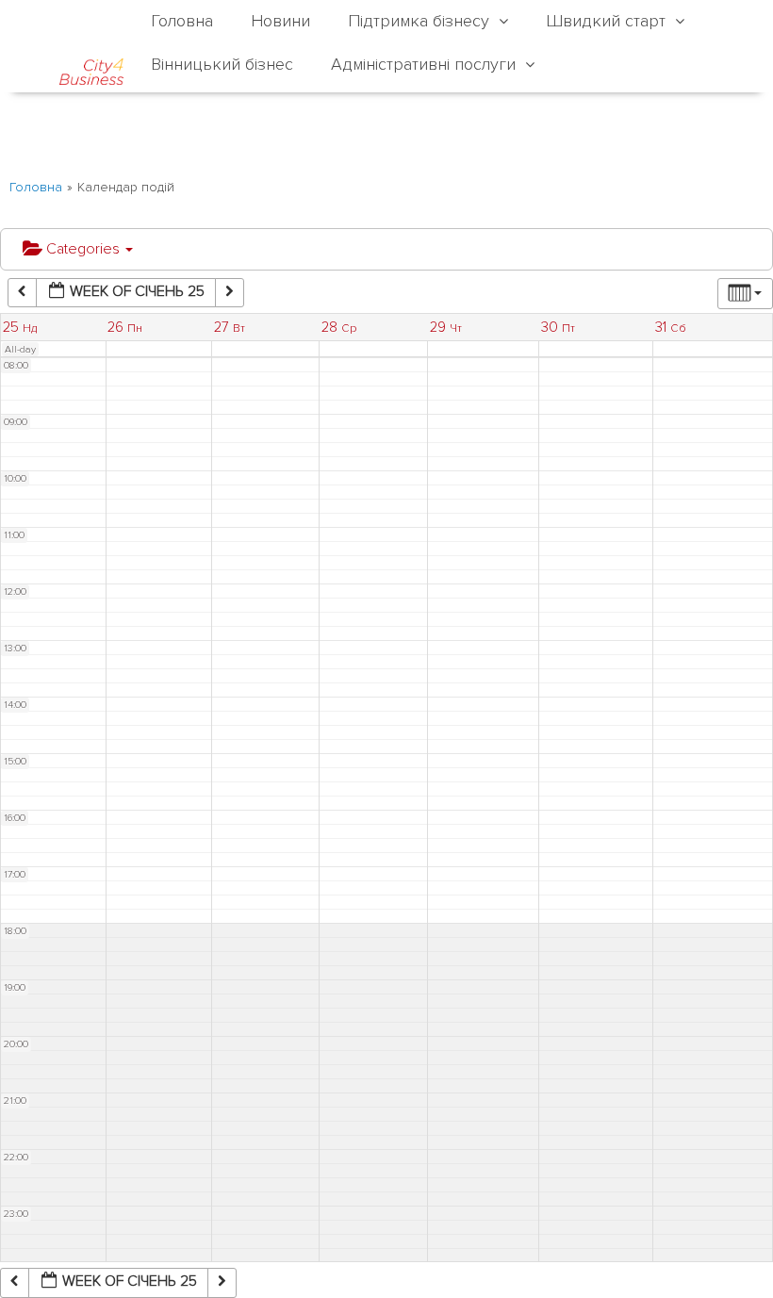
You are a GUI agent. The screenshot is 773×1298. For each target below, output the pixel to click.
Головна (35, 187)
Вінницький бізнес (222, 64)
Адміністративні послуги (423, 64)
